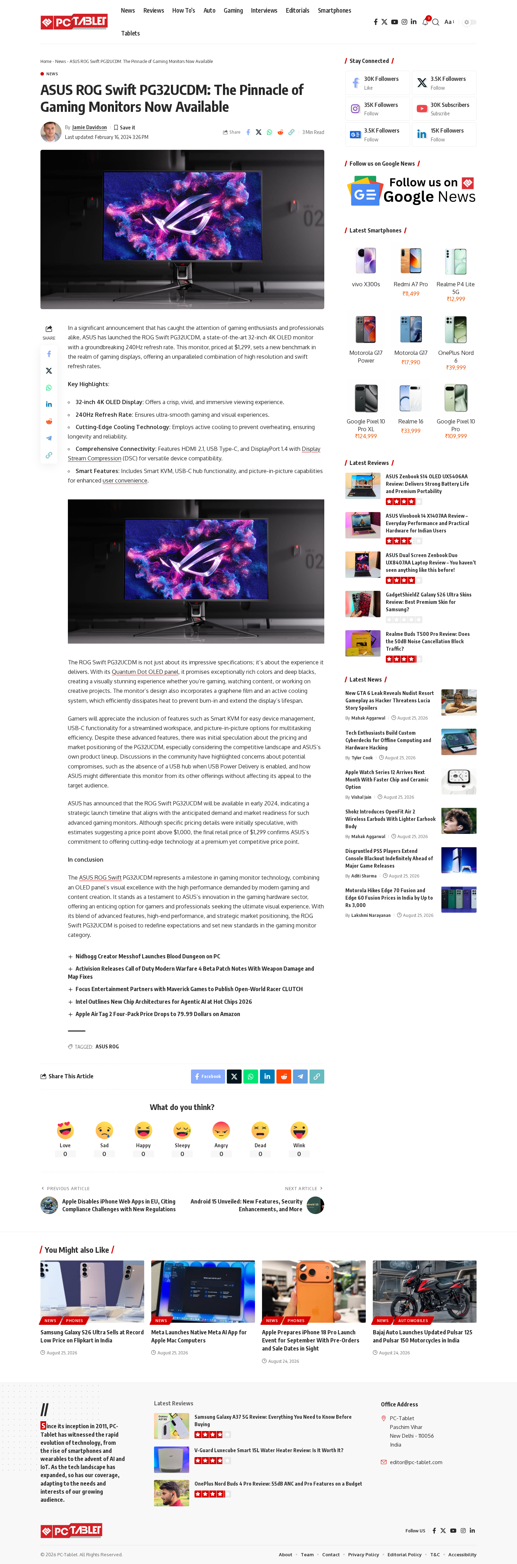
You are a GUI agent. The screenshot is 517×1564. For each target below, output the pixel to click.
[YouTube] (394, 22)
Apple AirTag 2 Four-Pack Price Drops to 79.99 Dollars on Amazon (158, 1013)
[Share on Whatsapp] (270, 132)
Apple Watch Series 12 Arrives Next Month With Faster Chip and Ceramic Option (387, 779)
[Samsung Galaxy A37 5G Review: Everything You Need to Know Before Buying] (171, 1426)
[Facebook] (375, 22)
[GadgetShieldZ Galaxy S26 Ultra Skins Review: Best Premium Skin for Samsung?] (363, 604)
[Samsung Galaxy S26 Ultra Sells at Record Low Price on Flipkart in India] (92, 1291)
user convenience (125, 480)
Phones (74, 1321)
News (60, 61)
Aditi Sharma (364, 875)
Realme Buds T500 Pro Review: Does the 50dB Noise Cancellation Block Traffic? (428, 641)
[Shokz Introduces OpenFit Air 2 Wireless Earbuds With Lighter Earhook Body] (459, 820)
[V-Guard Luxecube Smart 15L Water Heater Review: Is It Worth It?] (171, 1460)
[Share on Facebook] (248, 132)
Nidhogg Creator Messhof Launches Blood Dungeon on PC (148, 956)
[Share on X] (259, 132)
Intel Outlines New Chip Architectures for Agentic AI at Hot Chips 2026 (164, 1001)
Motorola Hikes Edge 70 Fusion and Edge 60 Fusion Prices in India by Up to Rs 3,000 (389, 897)
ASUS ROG (107, 1046)
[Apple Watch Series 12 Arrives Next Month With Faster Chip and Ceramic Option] (459, 781)
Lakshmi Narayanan (371, 915)
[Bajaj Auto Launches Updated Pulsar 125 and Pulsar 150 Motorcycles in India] (425, 1291)
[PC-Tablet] (75, 22)
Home (45, 61)
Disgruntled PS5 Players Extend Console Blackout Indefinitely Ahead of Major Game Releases (389, 858)
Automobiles (413, 1321)
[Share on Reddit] (281, 132)
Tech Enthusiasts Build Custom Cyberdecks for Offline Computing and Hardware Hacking (388, 739)
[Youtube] (444, 109)
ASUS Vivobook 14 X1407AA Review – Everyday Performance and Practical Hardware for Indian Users (427, 523)
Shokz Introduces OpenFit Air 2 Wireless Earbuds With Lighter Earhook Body (390, 818)
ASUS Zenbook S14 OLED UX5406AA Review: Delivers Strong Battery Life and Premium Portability (427, 483)
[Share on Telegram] (48, 438)
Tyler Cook (362, 757)
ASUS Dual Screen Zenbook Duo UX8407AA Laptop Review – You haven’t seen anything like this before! (431, 562)
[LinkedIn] (413, 22)
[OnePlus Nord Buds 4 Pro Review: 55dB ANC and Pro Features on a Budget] (171, 1493)
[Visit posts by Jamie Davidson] (51, 132)
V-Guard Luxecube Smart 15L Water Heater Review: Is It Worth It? (269, 1450)
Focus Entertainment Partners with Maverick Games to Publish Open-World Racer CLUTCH (189, 988)
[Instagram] (404, 22)
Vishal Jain (361, 796)
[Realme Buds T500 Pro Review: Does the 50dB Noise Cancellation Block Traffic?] (363, 643)
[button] (435, 22)
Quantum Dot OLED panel (145, 671)
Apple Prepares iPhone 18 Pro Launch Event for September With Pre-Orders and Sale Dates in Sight (310, 1340)
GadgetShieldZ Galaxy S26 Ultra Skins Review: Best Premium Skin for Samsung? (429, 602)
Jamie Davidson (89, 127)
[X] (384, 22)
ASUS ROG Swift (100, 877)
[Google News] (377, 134)
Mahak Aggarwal (368, 718)
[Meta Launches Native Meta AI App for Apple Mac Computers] (203, 1291)
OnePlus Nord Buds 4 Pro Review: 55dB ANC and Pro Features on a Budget (278, 1484)
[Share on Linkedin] (48, 404)
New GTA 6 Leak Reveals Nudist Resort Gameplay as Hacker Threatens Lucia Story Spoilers (389, 700)
